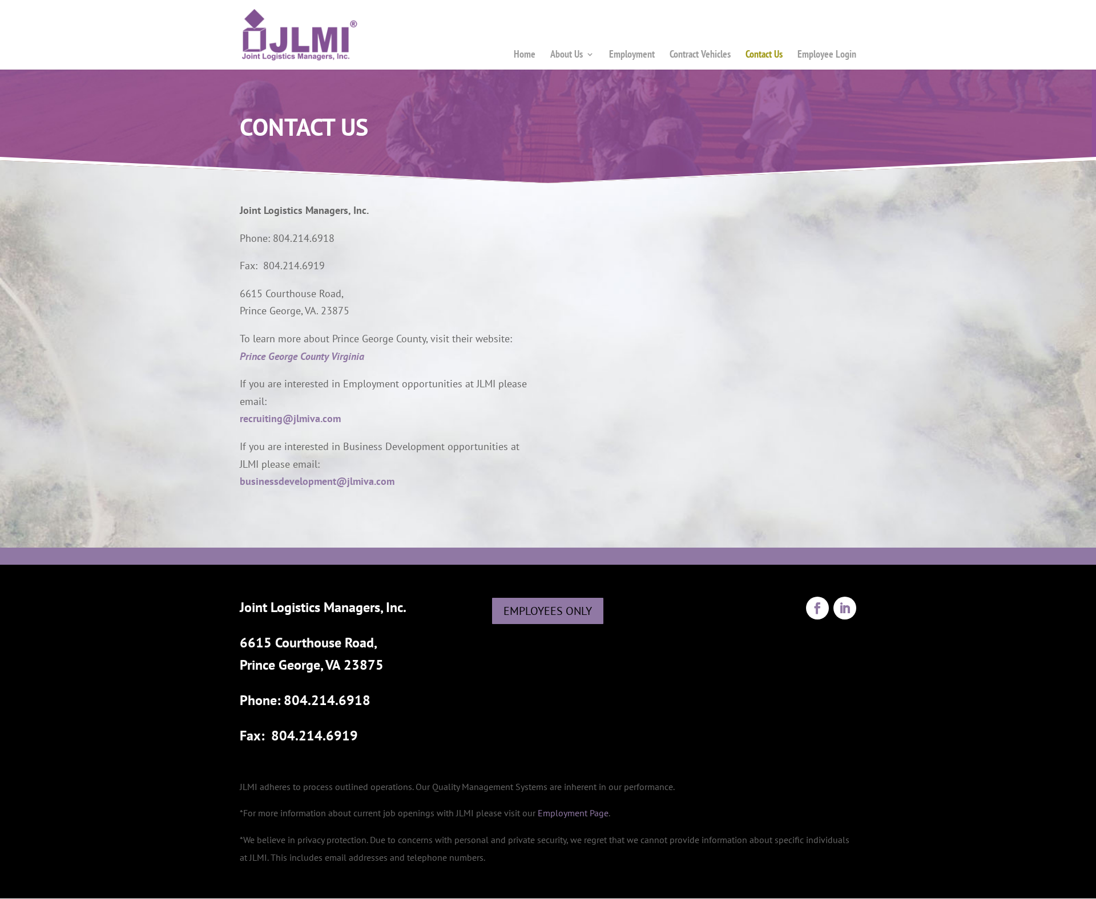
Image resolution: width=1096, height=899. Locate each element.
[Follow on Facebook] (817, 608)
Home (524, 53)
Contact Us (764, 53)
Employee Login (826, 53)
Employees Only (547, 611)
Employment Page (573, 813)
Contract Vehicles (700, 53)
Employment (632, 53)
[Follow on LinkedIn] (844, 608)
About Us (566, 53)
